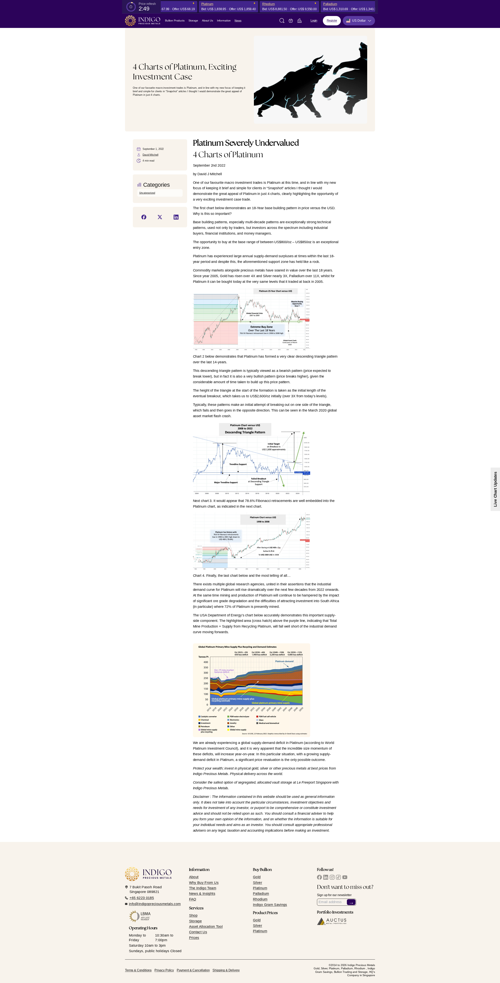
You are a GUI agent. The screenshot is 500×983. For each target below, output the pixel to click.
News (238, 20)
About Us (207, 20)
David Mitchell (150, 154)
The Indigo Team (202, 888)
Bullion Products (175, 20)
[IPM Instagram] (332, 877)
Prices (194, 938)
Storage (193, 20)
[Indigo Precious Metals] (142, 20)
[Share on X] (159, 217)
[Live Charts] (299, 20)
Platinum (194, 4)
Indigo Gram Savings (270, 905)
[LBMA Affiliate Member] (156, 916)
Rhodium (255, 4)
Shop (193, 915)
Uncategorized (147, 192)
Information (224, 20)
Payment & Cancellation (193, 970)
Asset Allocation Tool (206, 927)
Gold (374, 4)
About (194, 877)
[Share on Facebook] (143, 217)
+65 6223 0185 (141, 898)
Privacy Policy (164, 970)
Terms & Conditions (138, 970)
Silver (257, 883)
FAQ (192, 899)
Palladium (317, 4)
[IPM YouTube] (344, 877)
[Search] (281, 20)
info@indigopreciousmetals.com (155, 904)
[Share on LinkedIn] (176, 217)
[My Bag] (290, 20)
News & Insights (202, 894)
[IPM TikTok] (338, 877)
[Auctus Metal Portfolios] (331, 921)
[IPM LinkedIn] (325, 877)
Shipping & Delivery (226, 970)
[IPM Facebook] (319, 877)
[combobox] (359, 20)
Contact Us (198, 932)
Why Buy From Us (204, 883)
